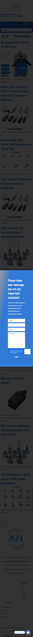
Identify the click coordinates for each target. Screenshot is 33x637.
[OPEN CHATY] (28, 632)
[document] (16, 318)
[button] (30, 272)
